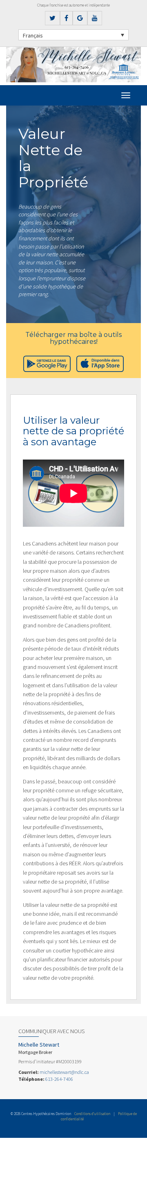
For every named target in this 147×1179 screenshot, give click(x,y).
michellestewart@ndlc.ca (64, 1072)
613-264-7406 (59, 1079)
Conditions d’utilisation (92, 1113)
